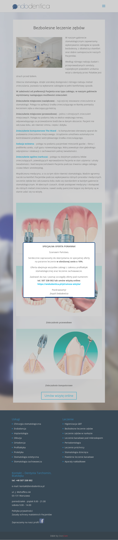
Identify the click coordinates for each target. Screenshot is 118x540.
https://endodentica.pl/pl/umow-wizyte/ (59, 284)
